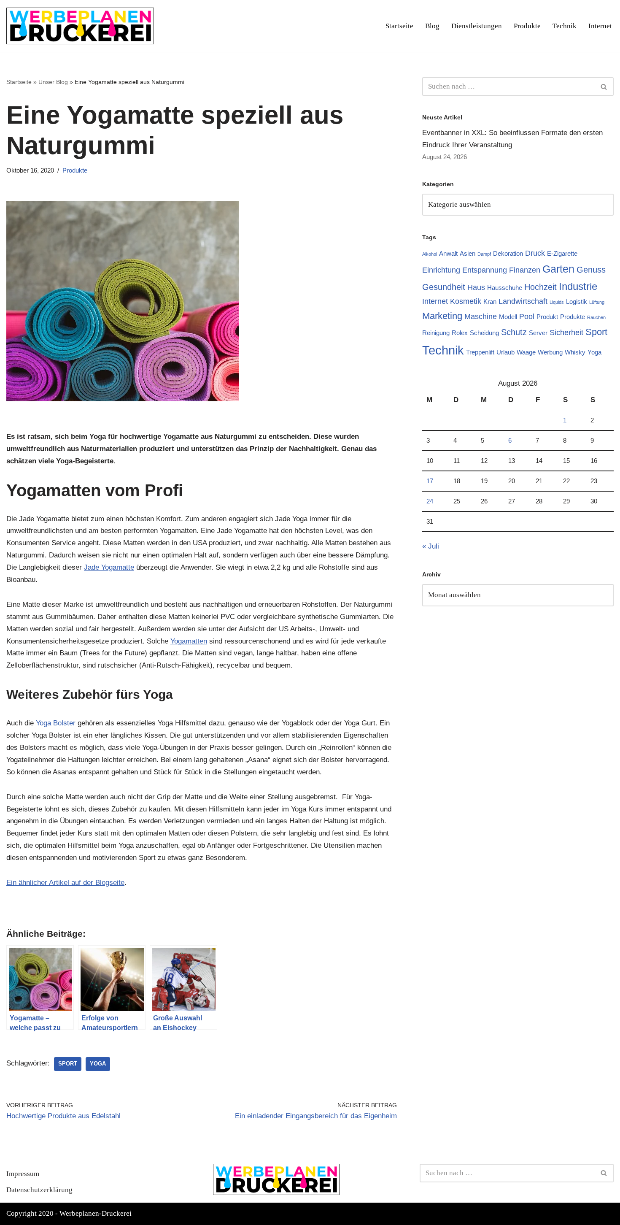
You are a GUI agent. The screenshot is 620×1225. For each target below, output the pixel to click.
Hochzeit (540, 287)
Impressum (22, 1174)
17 (429, 480)
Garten (558, 269)
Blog (432, 26)
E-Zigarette (562, 253)
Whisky (575, 352)
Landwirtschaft (523, 301)
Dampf (484, 254)
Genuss (591, 269)
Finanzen (524, 270)
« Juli (430, 546)
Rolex (460, 332)
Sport (67, 1063)
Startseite (399, 26)
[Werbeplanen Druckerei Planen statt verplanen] (80, 26)
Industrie (578, 286)
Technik (565, 26)
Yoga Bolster (55, 723)
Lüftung (596, 302)
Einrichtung (441, 270)
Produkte (527, 26)
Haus (476, 287)
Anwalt (448, 253)
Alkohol (429, 254)
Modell (508, 316)
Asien (467, 253)
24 (429, 501)
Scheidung (484, 332)
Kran (489, 301)
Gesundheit (443, 287)
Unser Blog (53, 81)
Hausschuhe (504, 287)
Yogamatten (188, 641)
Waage (526, 352)
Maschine (480, 316)
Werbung (550, 352)
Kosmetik (465, 301)
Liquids (557, 302)
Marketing (442, 316)
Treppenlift (480, 352)
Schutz (514, 332)
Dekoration (508, 253)
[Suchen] (604, 86)
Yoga (98, 1063)
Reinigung (436, 332)
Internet (600, 26)
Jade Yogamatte (109, 567)
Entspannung (484, 270)
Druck (535, 253)
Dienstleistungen (476, 26)
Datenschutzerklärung (39, 1190)
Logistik (576, 301)
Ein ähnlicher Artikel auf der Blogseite (65, 883)
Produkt (547, 316)
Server (538, 332)
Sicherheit (566, 332)
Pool (526, 316)
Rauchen (596, 317)
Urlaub (505, 352)
